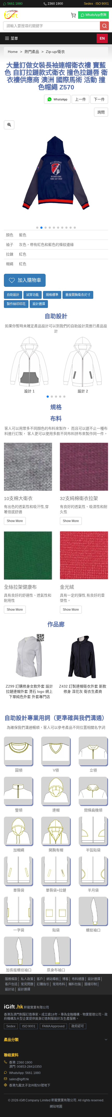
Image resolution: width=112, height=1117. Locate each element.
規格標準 (52, 295)
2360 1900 (55, 3)
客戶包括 (11, 984)
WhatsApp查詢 (95, 15)
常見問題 (27, 984)
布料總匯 (78, 979)
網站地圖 (56, 1106)
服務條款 (11, 979)
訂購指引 (43, 984)
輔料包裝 (75, 984)
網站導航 (52, 979)
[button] (37, 228)
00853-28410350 (29, 1067)
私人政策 (27, 979)
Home (13, 52)
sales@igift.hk (19, 1079)
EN (102, 38)
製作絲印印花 (16, 304)
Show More (15, 521)
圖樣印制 (90, 984)
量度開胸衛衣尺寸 (77, 295)
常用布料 (59, 984)
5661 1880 (15, 3)
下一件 (99, 99)
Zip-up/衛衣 (55, 52)
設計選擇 (39, 304)
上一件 (80, 99)
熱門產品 (31, 52)
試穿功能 (32, 295)
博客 (65, 979)
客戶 (40, 979)
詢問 (101, 112)
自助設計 (13, 295)
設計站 (9, 989)
